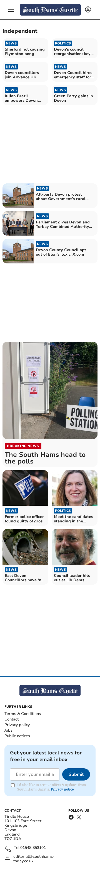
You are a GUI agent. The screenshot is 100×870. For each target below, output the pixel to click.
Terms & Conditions (22, 713)
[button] (11, 9)
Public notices (17, 736)
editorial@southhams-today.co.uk (33, 858)
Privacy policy (17, 724)
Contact (11, 719)
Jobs (8, 730)
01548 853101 (33, 848)
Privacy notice (62, 789)
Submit (76, 774)
